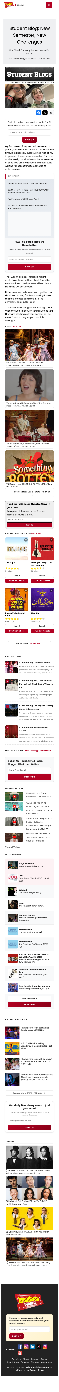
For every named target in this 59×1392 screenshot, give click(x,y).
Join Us (44, 1359)
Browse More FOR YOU (27, 1093)
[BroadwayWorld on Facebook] (19, 1346)
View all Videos (12, 847)
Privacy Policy (37, 1370)
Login (42, 5)
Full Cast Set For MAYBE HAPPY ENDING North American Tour (28, 207)
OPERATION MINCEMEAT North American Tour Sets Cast (27, 1233)
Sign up (29, 1127)
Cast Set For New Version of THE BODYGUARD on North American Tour (28, 191)
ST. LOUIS (21, 5)
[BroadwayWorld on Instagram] (26, 1346)
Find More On (28, 643)
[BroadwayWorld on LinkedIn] (32, 1346)
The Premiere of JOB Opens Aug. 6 (24, 199)
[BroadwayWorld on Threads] (45, 1346)
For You (17, 326)
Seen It (16, 575)
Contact (34, 1359)
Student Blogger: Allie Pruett (38, 751)
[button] (49, 5)
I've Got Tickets (16, 580)
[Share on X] (45, 112)
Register (34, 5)
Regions (25, 1362)
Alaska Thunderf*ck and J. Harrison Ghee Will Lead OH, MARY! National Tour (28, 1172)
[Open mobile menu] (55, 5)
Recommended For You (16, 1019)
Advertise (16, 1359)
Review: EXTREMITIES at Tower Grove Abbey (27, 183)
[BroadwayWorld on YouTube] (19, 1353)
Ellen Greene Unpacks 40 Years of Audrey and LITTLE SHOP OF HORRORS (38, 837)
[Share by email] (51, 112)
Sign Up (29, 139)
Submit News (13, 1362)
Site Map (35, 1362)
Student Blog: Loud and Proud (34, 662)
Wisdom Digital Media (37, 1367)
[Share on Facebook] (38, 112)
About (26, 1359)
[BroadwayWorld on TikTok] (38, 1346)
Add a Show (29, 1005)
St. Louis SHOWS (13, 855)
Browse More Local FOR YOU (32, 492)
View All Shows (29, 998)
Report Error (46, 1362)
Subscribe (29, 776)
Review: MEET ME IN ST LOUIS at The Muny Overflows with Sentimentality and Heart (28, 1264)
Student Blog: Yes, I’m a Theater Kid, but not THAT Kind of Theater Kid (36, 684)
